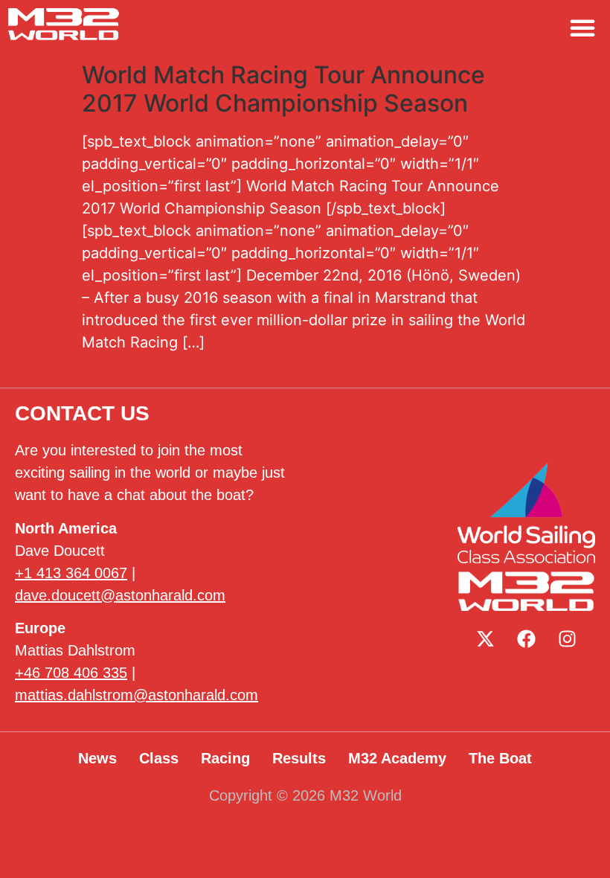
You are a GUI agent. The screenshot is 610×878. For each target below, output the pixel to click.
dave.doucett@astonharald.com (120, 595)
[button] (582, 27)
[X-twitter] (485, 639)
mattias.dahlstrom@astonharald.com (136, 695)
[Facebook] (526, 639)
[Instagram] (567, 639)
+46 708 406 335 (71, 672)
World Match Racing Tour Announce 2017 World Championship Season (283, 89)
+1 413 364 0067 (71, 573)
